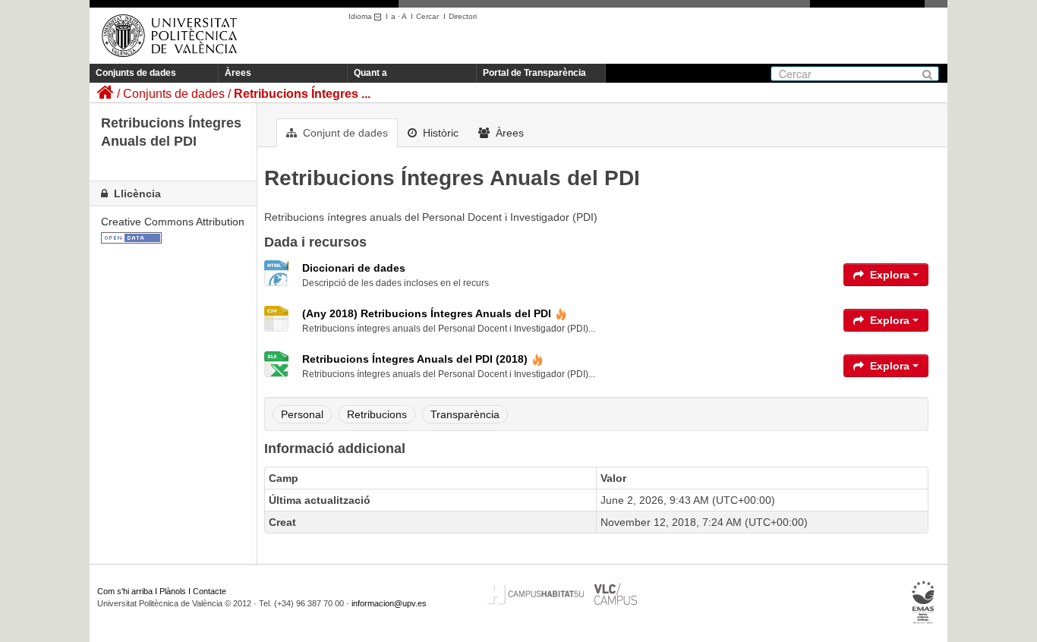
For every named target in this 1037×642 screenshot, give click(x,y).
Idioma (361, 16)
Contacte (209, 591)
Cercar (427, 16)
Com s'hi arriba (125, 591)
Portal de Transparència (534, 73)
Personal (302, 414)
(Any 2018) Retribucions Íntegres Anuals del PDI (426, 313)
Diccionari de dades (353, 268)
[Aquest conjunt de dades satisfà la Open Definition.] (131, 237)
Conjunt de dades (344, 133)
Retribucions (377, 414)
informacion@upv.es (389, 603)
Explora (889, 275)
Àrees (238, 73)
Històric (439, 133)
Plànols (172, 591)
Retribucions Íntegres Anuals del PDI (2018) (415, 359)
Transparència (465, 414)
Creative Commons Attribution (172, 222)
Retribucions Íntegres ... (302, 93)
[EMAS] (923, 602)
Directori (463, 16)
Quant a (370, 73)
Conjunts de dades (136, 73)
